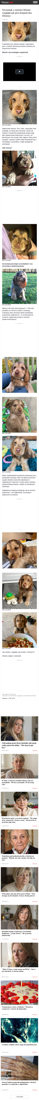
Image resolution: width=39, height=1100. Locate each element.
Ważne (7, 2)
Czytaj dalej (19, 1096)
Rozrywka (35, 750)
